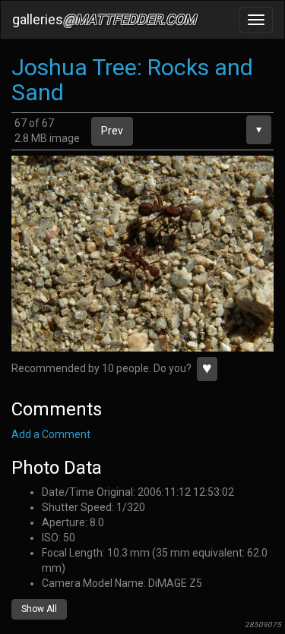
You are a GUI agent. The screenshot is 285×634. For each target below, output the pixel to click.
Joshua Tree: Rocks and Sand (132, 80)
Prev (112, 131)
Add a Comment (50, 434)
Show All (39, 609)
